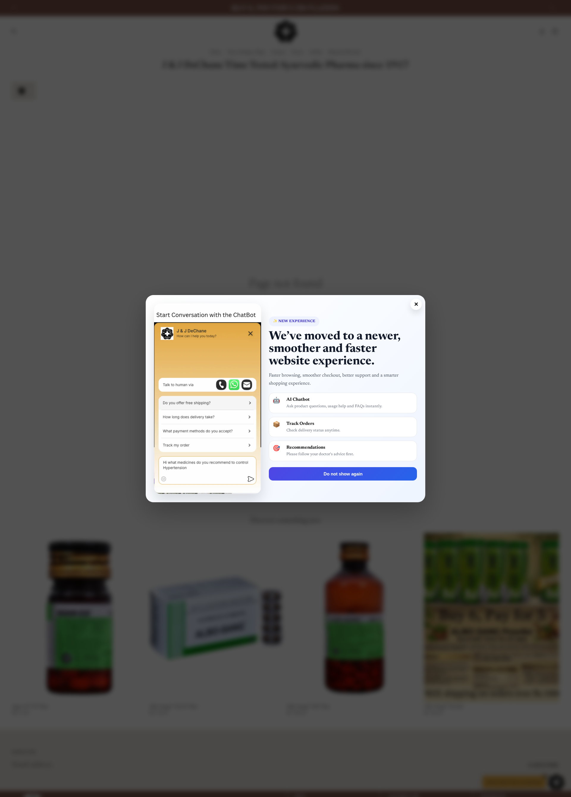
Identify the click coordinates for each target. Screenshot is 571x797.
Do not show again (343, 473)
